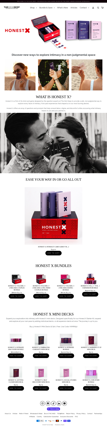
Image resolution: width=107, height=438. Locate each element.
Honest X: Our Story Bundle (91, 381)
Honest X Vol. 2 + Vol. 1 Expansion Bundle (90, 287)
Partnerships (98, 413)
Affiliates (32, 416)
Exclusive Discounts (66, 416)
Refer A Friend (23, 413)
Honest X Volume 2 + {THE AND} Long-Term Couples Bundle (41, 288)
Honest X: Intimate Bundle (66, 348)
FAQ (76, 416)
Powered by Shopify (59, 424)
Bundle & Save (46, 8)
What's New (62, 8)
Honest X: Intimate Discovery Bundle (16, 348)
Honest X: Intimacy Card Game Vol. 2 (53, 247)
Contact (83, 8)
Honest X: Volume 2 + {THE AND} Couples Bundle (17, 288)
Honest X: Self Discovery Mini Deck (41, 381)
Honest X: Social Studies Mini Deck (66, 381)
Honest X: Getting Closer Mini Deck (15, 381)
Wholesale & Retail (36, 413)
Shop (32, 8)
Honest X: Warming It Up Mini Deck (91, 348)
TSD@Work (60, 413)
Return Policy (70, 413)
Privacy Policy (81, 413)
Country (39, 416)
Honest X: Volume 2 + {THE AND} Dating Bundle (65, 288)
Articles (74, 8)
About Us (8, 413)
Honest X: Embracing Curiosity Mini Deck (41, 348)
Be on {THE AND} (49, 413)
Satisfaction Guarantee (51, 416)
